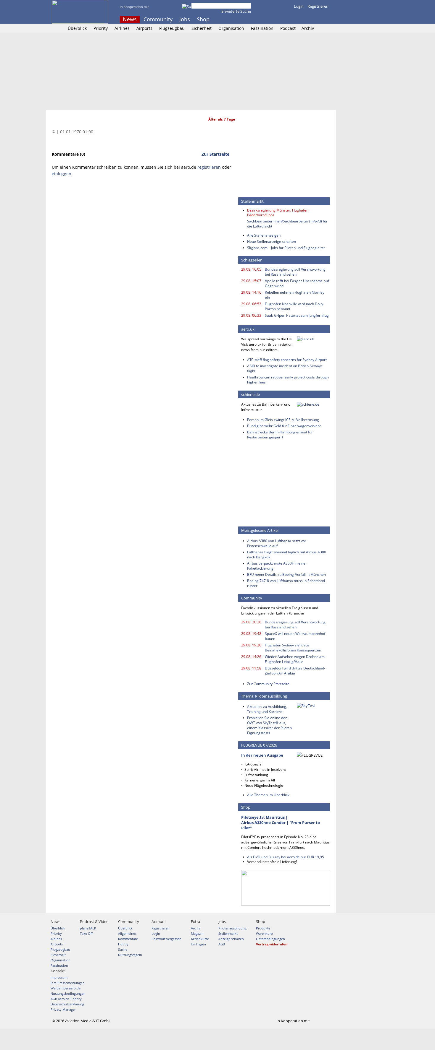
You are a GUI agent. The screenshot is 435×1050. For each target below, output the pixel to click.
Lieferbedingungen (270, 939)
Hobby (123, 944)
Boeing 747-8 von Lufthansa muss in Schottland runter (286, 583)
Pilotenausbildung (232, 928)
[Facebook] (302, 19)
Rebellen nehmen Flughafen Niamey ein (294, 295)
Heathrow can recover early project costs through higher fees (288, 380)
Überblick (77, 28)
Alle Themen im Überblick (268, 794)
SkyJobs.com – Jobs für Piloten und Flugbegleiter (286, 247)
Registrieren (317, 6)
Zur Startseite (215, 154)
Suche (122, 949)
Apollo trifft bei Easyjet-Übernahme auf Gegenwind (297, 283)
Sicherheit (201, 28)
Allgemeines (127, 933)
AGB (221, 944)
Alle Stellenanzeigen (264, 235)
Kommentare (128, 939)
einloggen (61, 173)
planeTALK (88, 928)
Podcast (288, 28)
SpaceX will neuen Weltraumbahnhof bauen (295, 636)
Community (158, 19)
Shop (203, 19)
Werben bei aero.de (65, 988)
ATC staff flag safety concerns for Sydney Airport (287, 359)
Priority (101, 28)
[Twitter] (310, 19)
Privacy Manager (63, 1009)
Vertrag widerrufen (271, 944)
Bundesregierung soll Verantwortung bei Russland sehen (295, 272)
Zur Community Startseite (268, 683)
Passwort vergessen (166, 939)
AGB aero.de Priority (66, 999)
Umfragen (198, 944)
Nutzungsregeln (130, 955)
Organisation (231, 28)
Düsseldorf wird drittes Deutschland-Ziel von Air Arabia (295, 671)
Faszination (262, 28)
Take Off (86, 933)
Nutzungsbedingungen (68, 993)
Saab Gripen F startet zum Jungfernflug (297, 315)
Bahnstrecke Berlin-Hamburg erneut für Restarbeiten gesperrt (280, 435)
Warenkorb (264, 933)
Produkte (263, 928)
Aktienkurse (200, 939)
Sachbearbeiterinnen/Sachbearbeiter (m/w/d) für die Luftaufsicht (287, 224)
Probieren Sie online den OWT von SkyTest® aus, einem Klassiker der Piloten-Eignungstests (270, 725)
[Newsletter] (326, 19)
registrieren (209, 167)
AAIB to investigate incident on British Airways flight (285, 368)
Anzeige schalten (231, 939)
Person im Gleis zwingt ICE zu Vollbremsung (283, 419)
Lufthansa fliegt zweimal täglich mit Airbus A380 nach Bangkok (286, 555)
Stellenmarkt (228, 933)
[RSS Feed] (318, 19)
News (130, 19)
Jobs (184, 19)
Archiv (308, 28)
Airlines (122, 28)
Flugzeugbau (172, 28)
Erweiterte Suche (236, 11)
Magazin (197, 933)
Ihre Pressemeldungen (68, 983)
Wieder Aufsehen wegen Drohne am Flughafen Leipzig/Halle (295, 659)
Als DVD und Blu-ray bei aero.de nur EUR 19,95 (285, 856)
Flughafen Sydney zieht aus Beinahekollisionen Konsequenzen (293, 648)
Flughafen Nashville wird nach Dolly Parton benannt (294, 306)
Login (299, 6)
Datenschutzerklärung (67, 1004)
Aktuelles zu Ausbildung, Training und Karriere (267, 709)
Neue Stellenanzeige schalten (271, 241)
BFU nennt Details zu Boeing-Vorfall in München (286, 574)
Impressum (59, 977)
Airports (144, 28)
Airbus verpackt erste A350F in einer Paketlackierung (277, 566)
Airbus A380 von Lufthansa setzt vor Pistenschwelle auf (276, 543)
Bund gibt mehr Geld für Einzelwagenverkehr (284, 425)
